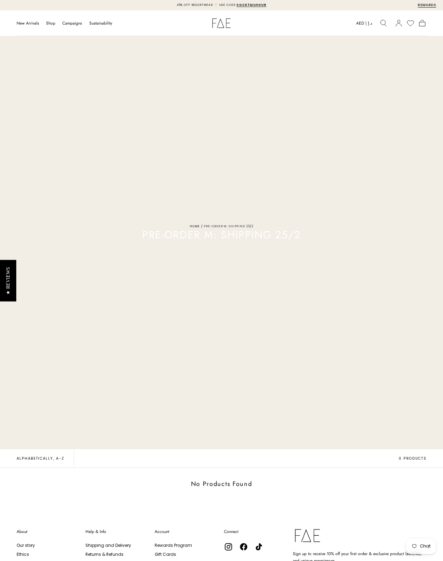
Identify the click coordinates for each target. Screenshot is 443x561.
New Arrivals (28, 23)
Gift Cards (165, 554)
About (22, 531)
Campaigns (72, 23)
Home (195, 226)
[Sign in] (399, 23)
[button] (364, 24)
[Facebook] (243, 546)
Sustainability (100, 23)
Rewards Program (173, 545)
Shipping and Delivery (108, 545)
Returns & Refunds (104, 554)
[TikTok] (258, 546)
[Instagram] (228, 546)
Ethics (23, 554)
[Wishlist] (410, 23)
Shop (50, 23)
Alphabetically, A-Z (40, 458)
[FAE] (307, 535)
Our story (26, 545)
